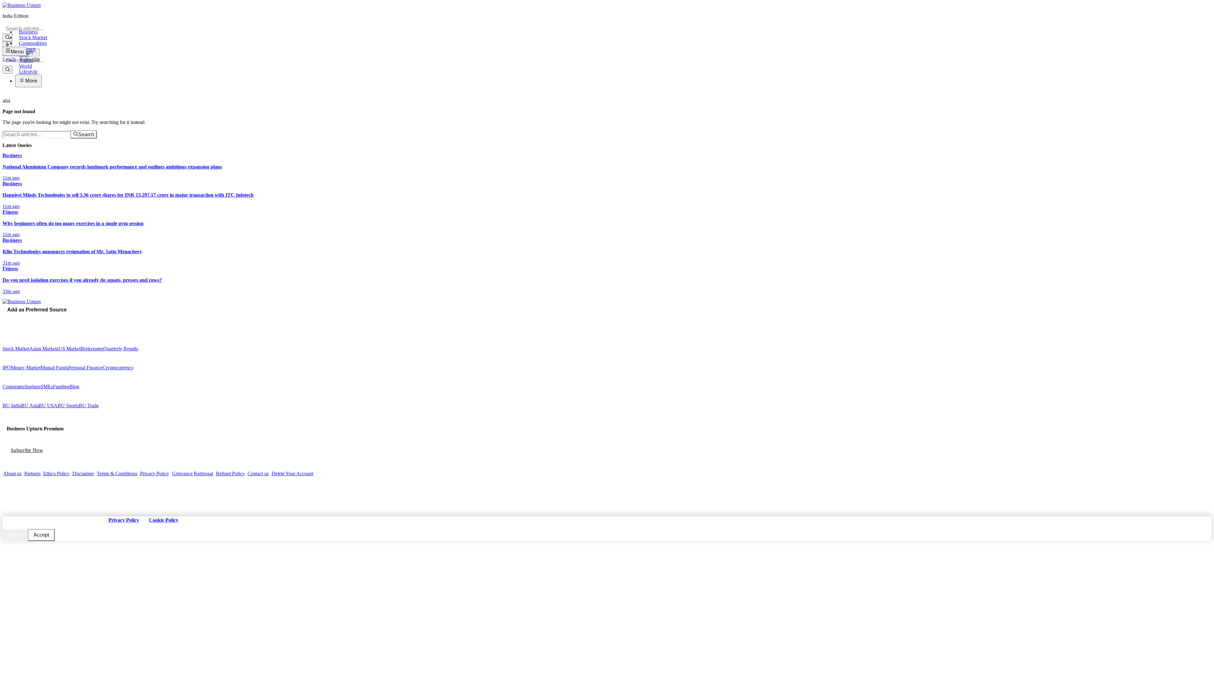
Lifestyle (28, 71)
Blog (74, 386)
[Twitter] (9, 318)
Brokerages (92, 348)
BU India (12, 405)
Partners (32, 473)
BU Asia (30, 405)
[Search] (8, 37)
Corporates (13, 386)
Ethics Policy (56, 473)
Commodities (33, 43)
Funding (61, 386)
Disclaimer (83, 473)
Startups (32, 386)
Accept (41, 535)
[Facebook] (5, 318)
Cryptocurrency (118, 367)
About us (12, 473)
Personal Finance (85, 367)
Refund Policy (230, 473)
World (25, 66)
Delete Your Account (292, 473)
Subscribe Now (27, 450)
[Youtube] (18, 318)
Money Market (25, 367)
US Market (69, 348)
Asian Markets (43, 348)
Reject (15, 535)
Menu (17, 51)
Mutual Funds (54, 367)
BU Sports (68, 405)
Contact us (258, 473)
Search (86, 134)
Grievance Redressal (192, 473)
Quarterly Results (120, 348)
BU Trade (89, 405)
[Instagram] (13, 318)
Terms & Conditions (117, 473)
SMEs (46, 386)
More (30, 80)
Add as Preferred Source (37, 309)
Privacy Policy (154, 473)
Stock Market (33, 37)
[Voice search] (7, 45)
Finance (27, 49)
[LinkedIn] (22, 318)
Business (28, 31)
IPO (7, 367)
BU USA (48, 405)
